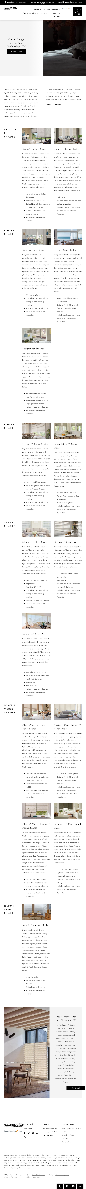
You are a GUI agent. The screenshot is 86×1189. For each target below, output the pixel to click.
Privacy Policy (36, 1178)
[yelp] (37, 1133)
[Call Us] (60, 1186)
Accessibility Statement (38, 1175)
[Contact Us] (73, 1186)
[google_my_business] (33, 1133)
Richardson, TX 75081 (50, 1132)
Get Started (78, 2)
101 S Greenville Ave (50, 1128)
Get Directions (21, 2)
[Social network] (24, 1137)
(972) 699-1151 (29, 1128)
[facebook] (24, 1133)
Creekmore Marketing (62, 1175)
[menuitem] (37, 9)
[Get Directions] (67, 1186)
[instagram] (28, 1133)
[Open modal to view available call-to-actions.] (80, 1186)
